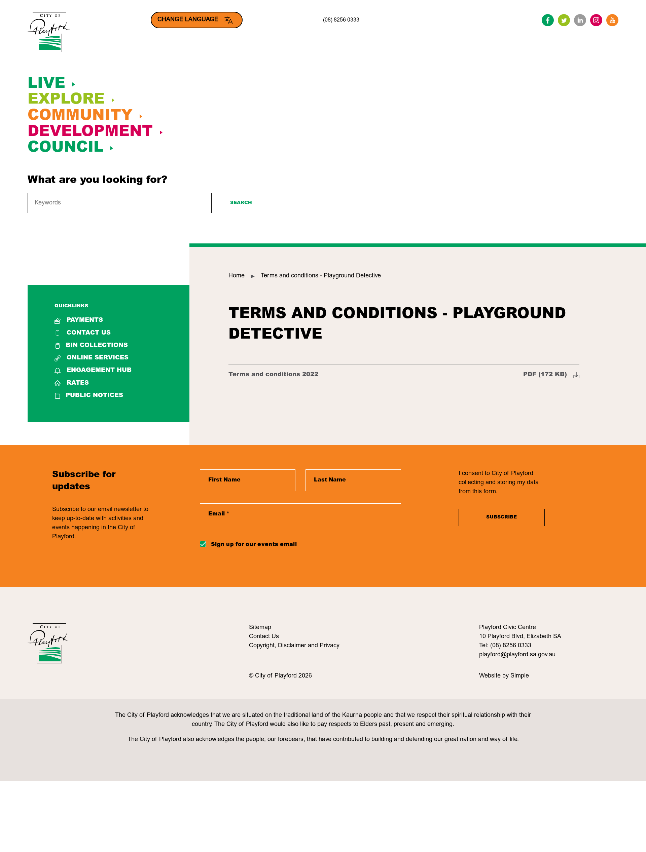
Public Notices (94, 396)
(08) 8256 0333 (341, 20)
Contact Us (89, 333)
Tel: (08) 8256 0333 (505, 646)
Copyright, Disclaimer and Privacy (294, 646)
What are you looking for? (97, 181)
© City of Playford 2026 (280, 676)
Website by (494, 676)
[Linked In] (580, 20)
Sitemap (260, 628)
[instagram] (596, 20)
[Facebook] (548, 20)
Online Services (98, 358)
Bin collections (97, 346)
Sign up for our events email (254, 544)
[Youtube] (612, 20)
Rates (78, 383)
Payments (85, 320)
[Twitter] (564, 20)
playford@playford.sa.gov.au (517, 655)
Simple (519, 676)
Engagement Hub (99, 370)
